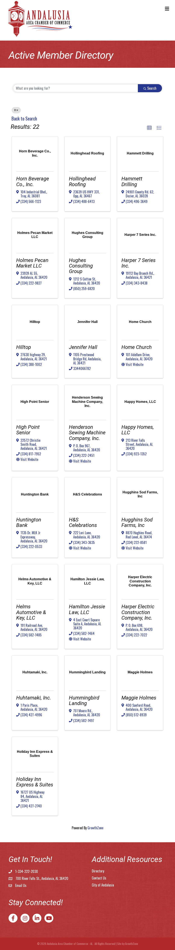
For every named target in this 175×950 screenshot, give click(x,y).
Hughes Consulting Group (81, 266)
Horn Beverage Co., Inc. (32, 181)
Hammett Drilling (131, 181)
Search (151, 88)
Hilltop (23, 347)
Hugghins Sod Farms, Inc (137, 522)
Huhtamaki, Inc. (33, 698)
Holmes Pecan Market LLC (32, 263)
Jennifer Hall (83, 347)
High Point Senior (28, 430)
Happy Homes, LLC (137, 430)
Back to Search (24, 118)
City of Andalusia (103, 885)
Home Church (136, 347)
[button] (149, 128)
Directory (98, 871)
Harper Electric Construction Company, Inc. (137, 612)
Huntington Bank (28, 522)
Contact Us (99, 878)
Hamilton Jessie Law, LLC (87, 609)
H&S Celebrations (83, 522)
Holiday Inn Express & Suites (34, 782)
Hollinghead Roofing (82, 181)
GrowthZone (95, 827)
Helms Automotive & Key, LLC (31, 612)
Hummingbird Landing (84, 700)
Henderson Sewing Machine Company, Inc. (87, 432)
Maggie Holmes (138, 698)
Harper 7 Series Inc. (138, 263)
